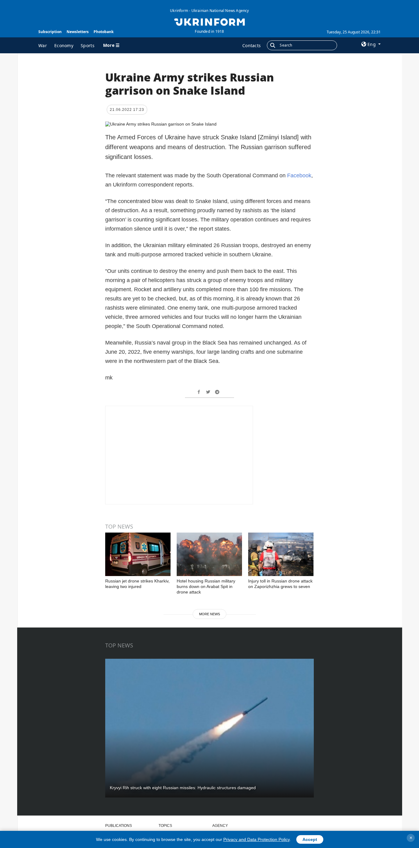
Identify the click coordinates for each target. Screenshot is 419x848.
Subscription (50, 31)
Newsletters (78, 31)
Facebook (299, 175)
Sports (87, 45)
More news (209, 614)
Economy (63, 45)
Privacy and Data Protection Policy (256, 839)
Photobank (103, 31)
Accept (309, 839)
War (42, 45)
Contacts (251, 45)
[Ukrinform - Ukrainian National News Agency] (209, 21)
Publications (118, 826)
